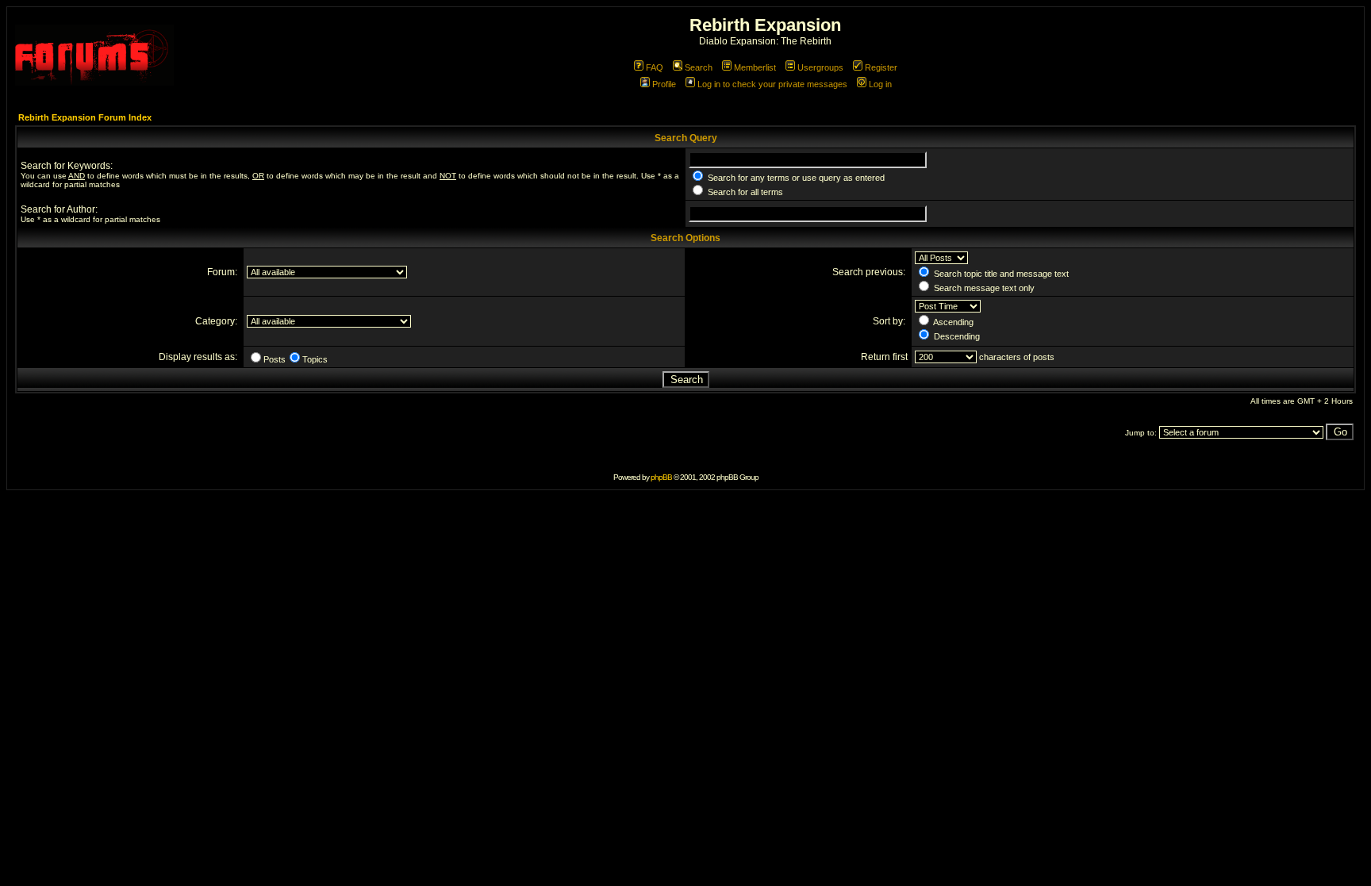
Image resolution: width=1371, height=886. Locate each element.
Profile (664, 84)
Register (881, 67)
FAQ (654, 67)
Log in (880, 84)
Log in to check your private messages (772, 84)
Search (698, 67)
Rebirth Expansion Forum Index (85, 117)
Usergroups (820, 67)
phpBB (661, 477)
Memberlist (755, 67)
